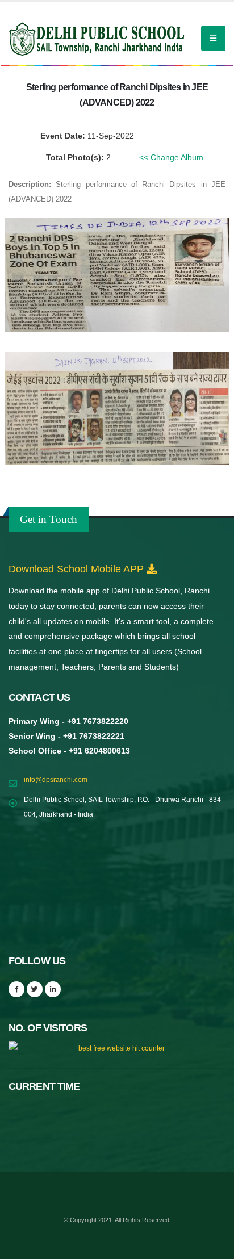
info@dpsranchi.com (55, 779)
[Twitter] (35, 989)
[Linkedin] (53, 989)
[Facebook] (16, 989)
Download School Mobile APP (78, 569)
